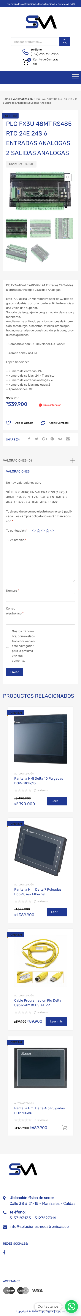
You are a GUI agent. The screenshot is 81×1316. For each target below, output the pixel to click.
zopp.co (60, 1311)
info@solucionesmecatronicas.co (39, 1226)
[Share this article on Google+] (44, 439)
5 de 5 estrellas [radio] (52, 531)
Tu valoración (16, 540)
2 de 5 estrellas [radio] (38, 531)
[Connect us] (4, 1252)
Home (6, 98)
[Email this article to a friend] (67, 439)
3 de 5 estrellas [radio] (43, 531)
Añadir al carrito (64, 1128)
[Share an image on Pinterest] (51, 439)
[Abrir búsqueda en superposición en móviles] (40, 41)
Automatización (23, 98)
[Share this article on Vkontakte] (59, 439)
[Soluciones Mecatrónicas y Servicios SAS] (40, 28)
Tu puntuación (16, 531)
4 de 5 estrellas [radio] (47, 531)
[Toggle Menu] (75, 77)
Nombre (12, 591)
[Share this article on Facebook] (28, 439)
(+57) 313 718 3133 (41, 54)
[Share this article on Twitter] (36, 439)
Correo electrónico (15, 611)
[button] (68, 177)
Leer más (55, 802)
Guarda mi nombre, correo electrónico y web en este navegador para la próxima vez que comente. (23, 646)
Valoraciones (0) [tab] (17, 460)
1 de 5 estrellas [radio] (34, 531)
